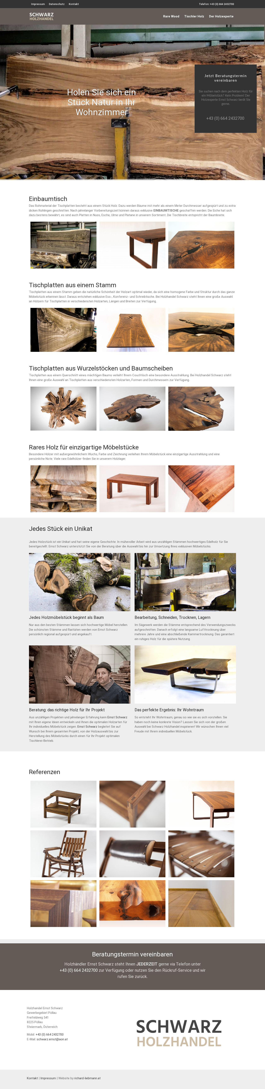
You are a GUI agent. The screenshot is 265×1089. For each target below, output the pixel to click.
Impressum (38, 4)
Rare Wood (171, 16)
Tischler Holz (194, 16)
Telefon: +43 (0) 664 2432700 (216, 4)
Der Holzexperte (221, 16)
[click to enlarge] (63, 245)
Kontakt (74, 4)
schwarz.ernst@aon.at (52, 1039)
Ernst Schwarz (117, 717)
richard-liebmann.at (87, 1078)
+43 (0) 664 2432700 (225, 118)
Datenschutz (57, 4)
